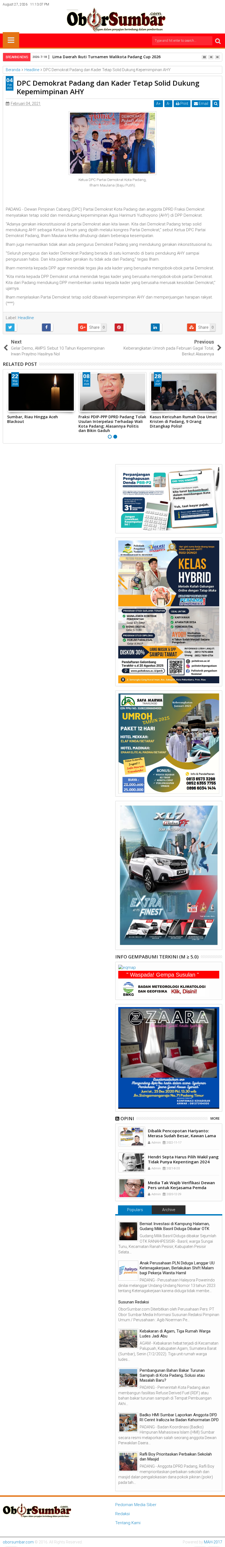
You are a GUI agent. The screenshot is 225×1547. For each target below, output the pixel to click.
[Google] (210, 4)
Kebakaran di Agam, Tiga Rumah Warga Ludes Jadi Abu (175, 1334)
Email (203, 103)
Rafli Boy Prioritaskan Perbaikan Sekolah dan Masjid (176, 1457)
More (215, 1118)
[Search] (217, 40)
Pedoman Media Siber (135, 1504)
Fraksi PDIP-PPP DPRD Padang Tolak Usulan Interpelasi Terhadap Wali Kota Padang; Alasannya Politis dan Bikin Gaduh (112, 423)
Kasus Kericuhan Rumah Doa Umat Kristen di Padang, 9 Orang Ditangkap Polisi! (183, 421)
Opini (127, 1118)
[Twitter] (193, 4)
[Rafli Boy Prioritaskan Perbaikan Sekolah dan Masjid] (128, 1462)
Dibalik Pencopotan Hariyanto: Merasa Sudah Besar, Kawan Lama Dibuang (182, 1135)
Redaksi (122, 1513)
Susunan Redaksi (133, 1302)
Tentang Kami (127, 1522)
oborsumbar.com (18, 1542)
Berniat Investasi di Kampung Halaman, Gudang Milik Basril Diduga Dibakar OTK (175, 1226)
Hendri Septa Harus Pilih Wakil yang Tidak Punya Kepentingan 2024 (183, 1159)
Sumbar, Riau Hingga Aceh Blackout (32, 419)
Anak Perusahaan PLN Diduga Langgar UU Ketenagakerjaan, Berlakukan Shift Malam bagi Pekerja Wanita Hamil (177, 1268)
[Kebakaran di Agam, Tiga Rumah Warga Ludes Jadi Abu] (128, 1339)
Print (183, 103)
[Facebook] (184, 4)
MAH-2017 (213, 1542)
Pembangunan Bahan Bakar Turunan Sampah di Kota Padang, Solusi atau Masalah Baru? (172, 1375)
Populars (135, 1210)
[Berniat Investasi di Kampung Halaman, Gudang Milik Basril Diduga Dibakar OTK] (128, 1231)
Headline (26, 317)
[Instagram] (201, 4)
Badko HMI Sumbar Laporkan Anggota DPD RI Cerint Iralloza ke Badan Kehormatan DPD (179, 1417)
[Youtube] (218, 4)
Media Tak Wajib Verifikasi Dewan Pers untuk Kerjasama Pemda (181, 1185)
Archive (168, 1210)
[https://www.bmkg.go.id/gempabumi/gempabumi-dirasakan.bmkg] (163, 988)
